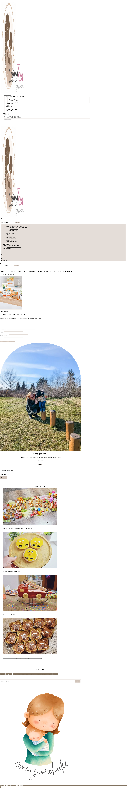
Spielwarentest (12, 241)
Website (2, 338)
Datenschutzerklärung (11, 116)
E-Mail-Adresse (4, 335)
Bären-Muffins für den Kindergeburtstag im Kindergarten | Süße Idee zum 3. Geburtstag (22, 658)
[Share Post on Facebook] (5, 311)
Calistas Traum (4, 785)
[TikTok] (5, 260)
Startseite (7, 95)
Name (2, 332)
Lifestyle (10, 106)
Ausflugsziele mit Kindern (15, 96)
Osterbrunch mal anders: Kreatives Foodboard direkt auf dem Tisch (17, 528)
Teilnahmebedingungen (14, 117)
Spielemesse (14, 99)
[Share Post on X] (6, 311)
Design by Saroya (18, 785)
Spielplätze (14, 100)
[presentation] (42, 506)
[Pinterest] (3, 260)
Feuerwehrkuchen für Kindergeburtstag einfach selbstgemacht (16, 614)
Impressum (7, 119)
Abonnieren (3, 477)
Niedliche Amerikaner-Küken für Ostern (12, 571)
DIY (8, 234)
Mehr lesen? (40, 460)
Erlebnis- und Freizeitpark (18, 227)
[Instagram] (4, 260)
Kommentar (3, 329)
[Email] (1, 260)
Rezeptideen (11, 107)
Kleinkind (10, 110)
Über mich (7, 113)
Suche (77, 681)
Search (18, 222)
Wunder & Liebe (12, 109)
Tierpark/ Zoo (14, 102)
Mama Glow (10, 103)
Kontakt (6, 114)
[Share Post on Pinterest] (7, 311)
